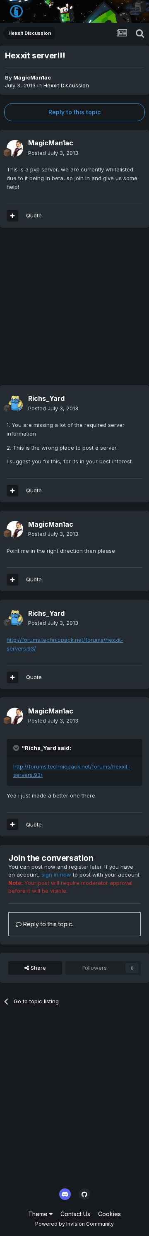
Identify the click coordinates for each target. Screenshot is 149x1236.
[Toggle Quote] (17, 747)
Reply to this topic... (49, 924)
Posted (53, 152)
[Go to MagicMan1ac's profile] (15, 148)
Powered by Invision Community (74, 1224)
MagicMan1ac (32, 77)
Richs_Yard (46, 398)
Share (37, 967)
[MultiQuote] (12, 216)
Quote (34, 215)
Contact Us (75, 1213)
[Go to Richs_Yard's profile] (15, 403)
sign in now (56, 874)
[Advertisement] (74, 310)
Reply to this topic (74, 112)
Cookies (109, 1213)
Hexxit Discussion (66, 85)
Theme (38, 1213)
